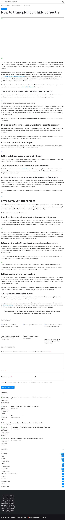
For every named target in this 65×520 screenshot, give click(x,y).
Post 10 (3, 500)
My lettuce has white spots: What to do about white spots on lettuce (31, 397)
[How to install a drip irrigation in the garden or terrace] (10, 329)
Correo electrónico (6, 376)
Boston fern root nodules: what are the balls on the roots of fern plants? (22, 423)
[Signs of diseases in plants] (32, 329)
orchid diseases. (26, 169)
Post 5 (7, 497)
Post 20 (8, 505)
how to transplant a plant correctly (15, 76)
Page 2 (12, 507)
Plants (3, 458)
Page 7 (8, 510)
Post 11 (8, 500)
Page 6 (3, 510)
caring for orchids (8, 305)
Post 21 (12, 505)
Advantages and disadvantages (10, 473)
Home (3, 5)
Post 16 (3, 503)
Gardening (8, 5)
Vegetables (5, 468)
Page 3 (3, 508)
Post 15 (12, 502)
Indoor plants (5, 461)
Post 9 (11, 498)
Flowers (4, 476)
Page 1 (8, 507)
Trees (3, 463)
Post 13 (3, 502)
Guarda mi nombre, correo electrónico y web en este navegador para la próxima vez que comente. (27, 382)
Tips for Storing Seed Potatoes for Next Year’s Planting (27, 438)
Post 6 (12, 497)
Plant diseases (6, 466)
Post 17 (8, 503)
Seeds (3, 484)
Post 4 (3, 497)
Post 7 (3, 498)
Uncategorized (6, 481)
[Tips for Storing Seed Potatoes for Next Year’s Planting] (5, 442)
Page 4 (8, 508)
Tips (3, 456)
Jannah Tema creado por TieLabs (37, 517)
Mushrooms (5, 478)
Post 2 (7, 495)
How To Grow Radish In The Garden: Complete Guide (52, 340)
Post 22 (3, 507)
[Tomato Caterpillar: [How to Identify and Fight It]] (5, 410)
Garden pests (5, 471)
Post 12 (12, 500)
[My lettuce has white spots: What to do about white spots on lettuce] (5, 400)
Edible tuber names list (17, 416)
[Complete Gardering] (11, 1)
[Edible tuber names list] (5, 418)
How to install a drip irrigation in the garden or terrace (10, 337)
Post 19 (3, 505)
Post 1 (3, 495)
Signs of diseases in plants (30, 336)
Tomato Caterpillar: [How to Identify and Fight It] (25, 406)
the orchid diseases (28, 87)
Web (35, 376)
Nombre (3, 370)
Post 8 (7, 498)
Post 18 (12, 503)
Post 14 (8, 502)
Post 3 (11, 495)
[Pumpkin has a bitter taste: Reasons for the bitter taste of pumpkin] (5, 431)
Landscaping (5, 486)
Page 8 (12, 510)
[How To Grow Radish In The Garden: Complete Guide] (54, 331)
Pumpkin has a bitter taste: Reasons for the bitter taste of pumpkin (30, 427)
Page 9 (8, 511)
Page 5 (12, 508)
